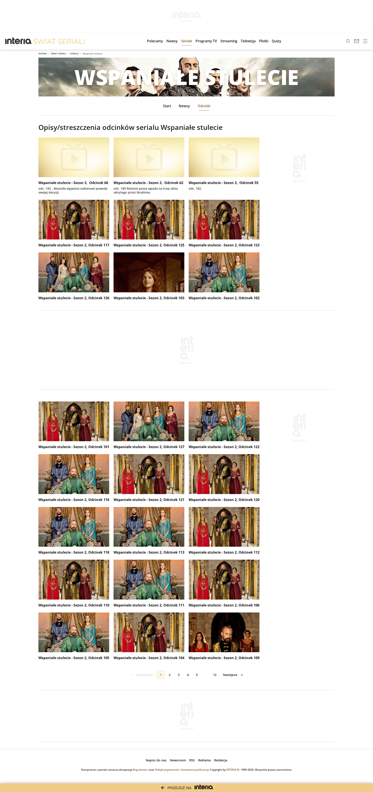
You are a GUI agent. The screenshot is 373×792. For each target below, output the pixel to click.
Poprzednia (144, 675)
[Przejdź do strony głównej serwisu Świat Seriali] (58, 41)
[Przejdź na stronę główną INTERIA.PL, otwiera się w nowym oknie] (18, 41)
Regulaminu (140, 770)
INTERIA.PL (233, 770)
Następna (230, 675)
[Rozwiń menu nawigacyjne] (365, 41)
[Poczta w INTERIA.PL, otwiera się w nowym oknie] (356, 41)
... (206, 675)
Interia (42, 53)
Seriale (74, 53)
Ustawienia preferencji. (195, 769)
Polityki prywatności (167, 770)
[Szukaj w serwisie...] (348, 41)
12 (215, 675)
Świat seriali (58, 53)
